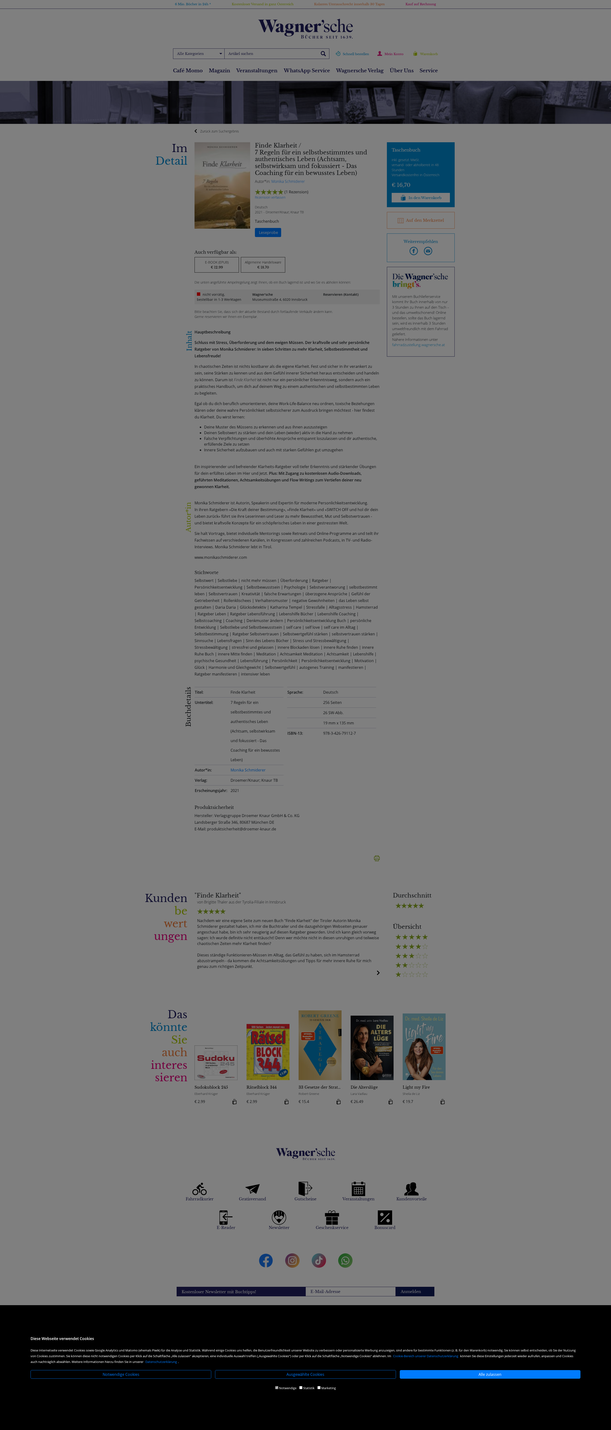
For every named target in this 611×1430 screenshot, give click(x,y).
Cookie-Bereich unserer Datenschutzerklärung (425, 1356)
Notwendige (287, 1388)
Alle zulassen (490, 1374)
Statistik (309, 1388)
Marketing (328, 1388)
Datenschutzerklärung (161, 1362)
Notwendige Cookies (121, 1374)
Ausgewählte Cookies (305, 1374)
